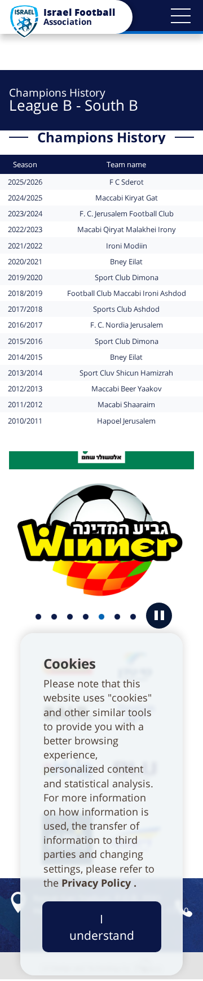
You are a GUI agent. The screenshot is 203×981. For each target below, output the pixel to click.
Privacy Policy (97, 883)
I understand (101, 926)
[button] (180, 16)
